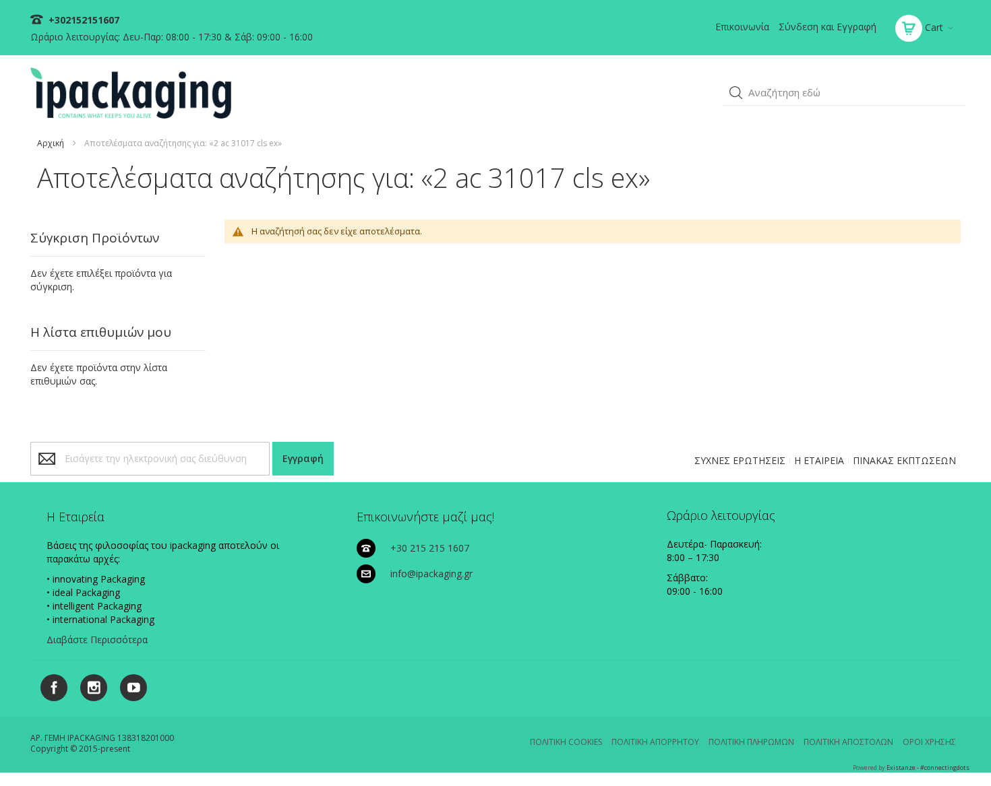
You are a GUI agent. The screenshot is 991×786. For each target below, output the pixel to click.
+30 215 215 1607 (429, 548)
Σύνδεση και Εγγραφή (827, 26)
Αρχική (50, 143)
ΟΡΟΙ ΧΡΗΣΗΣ (929, 742)
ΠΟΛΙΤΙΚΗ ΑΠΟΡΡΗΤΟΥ (655, 742)
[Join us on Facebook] (50, 685)
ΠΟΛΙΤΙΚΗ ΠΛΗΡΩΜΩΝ (751, 742)
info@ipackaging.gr (431, 573)
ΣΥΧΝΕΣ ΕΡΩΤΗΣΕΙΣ (739, 460)
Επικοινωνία (742, 26)
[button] (736, 93)
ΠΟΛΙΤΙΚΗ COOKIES (566, 742)
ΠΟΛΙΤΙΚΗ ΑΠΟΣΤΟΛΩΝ (848, 742)
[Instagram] (88, 685)
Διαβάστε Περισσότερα (97, 639)
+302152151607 (82, 19)
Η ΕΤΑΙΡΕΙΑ (819, 460)
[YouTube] (128, 685)
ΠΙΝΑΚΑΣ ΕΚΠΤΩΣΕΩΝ (904, 460)
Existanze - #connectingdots (928, 767)
